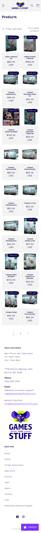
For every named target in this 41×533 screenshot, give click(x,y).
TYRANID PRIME (11, 312)
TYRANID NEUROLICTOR (30, 240)
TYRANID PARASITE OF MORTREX (30, 276)
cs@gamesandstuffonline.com (20, 393)
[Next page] (28, 333)
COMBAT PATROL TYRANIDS (30, 57)
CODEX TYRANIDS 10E (11, 57)
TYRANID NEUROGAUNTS (11, 240)
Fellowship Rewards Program (18, 506)
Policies (8, 477)
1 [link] (13, 333)
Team (7, 482)
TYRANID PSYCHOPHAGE (30, 313)
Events (8, 459)
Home (7, 453)
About (7, 488)
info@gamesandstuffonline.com (21, 404)
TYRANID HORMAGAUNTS (11, 204)
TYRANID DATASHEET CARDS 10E (30, 131)
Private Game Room (14, 465)
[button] (3, 6)
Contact (8, 494)
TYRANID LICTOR (30, 203)
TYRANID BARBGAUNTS (11, 93)
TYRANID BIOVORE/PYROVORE (30, 94)
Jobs (7, 500)
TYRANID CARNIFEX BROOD (11, 131)
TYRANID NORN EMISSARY (11, 275)
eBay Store (10, 471)
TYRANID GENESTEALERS (29, 168)
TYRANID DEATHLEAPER (11, 168)
